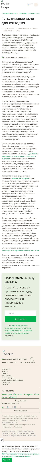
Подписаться (20, 319)
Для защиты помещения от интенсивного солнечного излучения (20, 156)
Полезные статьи (34, 13)
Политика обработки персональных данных (17, 431)
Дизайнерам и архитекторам (12, 380)
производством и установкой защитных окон (20, 250)
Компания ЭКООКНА (9, 13)
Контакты (5, 384)
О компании (6, 369)
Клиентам (22, 13)
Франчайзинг (6, 376)
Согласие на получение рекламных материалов (19, 436)
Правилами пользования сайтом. (16, 456)
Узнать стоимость (9, 362)
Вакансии (5, 373)
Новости (5, 371)
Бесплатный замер (27, 362)
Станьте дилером (8, 378)
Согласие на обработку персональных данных (18, 433)
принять (6, 460)
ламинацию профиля (20, 178)
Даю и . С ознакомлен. (18, 330)
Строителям (6, 382)
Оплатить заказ (20, 410)
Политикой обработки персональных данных (20, 454)
